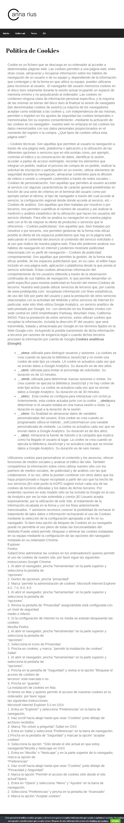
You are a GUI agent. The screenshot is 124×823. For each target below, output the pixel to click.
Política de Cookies (99, 821)
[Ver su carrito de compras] (120, 33)
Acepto (115, 821)
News (34, 33)
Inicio (6, 33)
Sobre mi (20, 33)
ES (44, 33)
